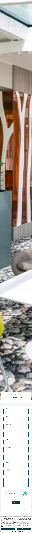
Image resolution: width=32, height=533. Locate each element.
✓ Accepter (8, 528)
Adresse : (8, 447)
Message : (8, 477)
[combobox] (5, 426)
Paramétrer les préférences (16, 531)
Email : (8, 416)
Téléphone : (9, 424)
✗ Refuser (23, 528)
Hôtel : (8, 462)
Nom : (7, 408)
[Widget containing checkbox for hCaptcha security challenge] (16, 494)
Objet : (8, 470)
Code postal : (9, 454)
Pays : (7, 431)
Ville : (7, 439)
